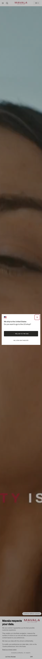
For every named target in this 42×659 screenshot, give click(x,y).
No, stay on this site (21, 340)
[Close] (37, 317)
